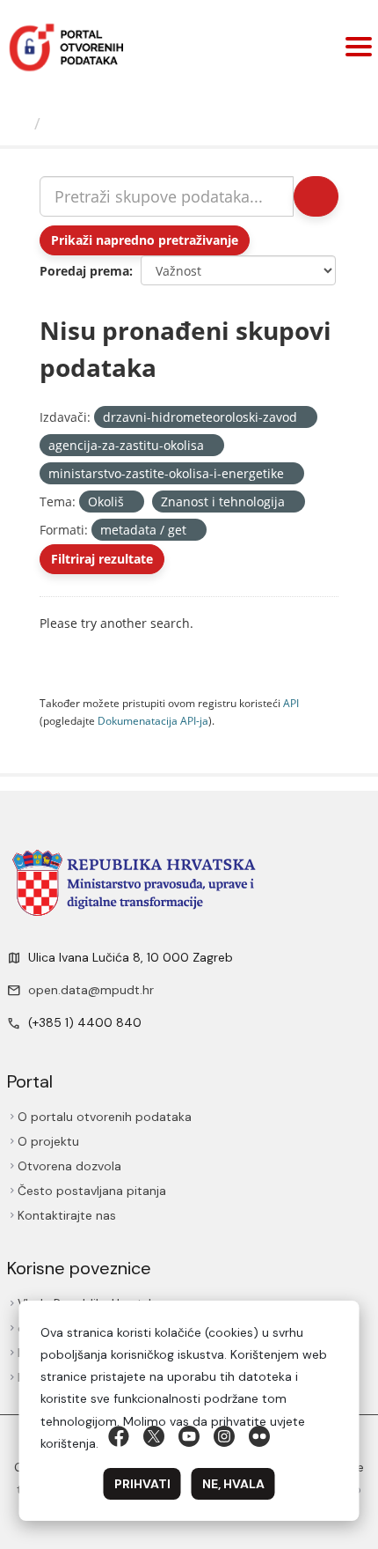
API (291, 703)
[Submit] (316, 196)
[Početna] (19, 123)
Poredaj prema (84, 270)
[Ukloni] (305, 417)
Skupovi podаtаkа (120, 123)
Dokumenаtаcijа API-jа (153, 720)
